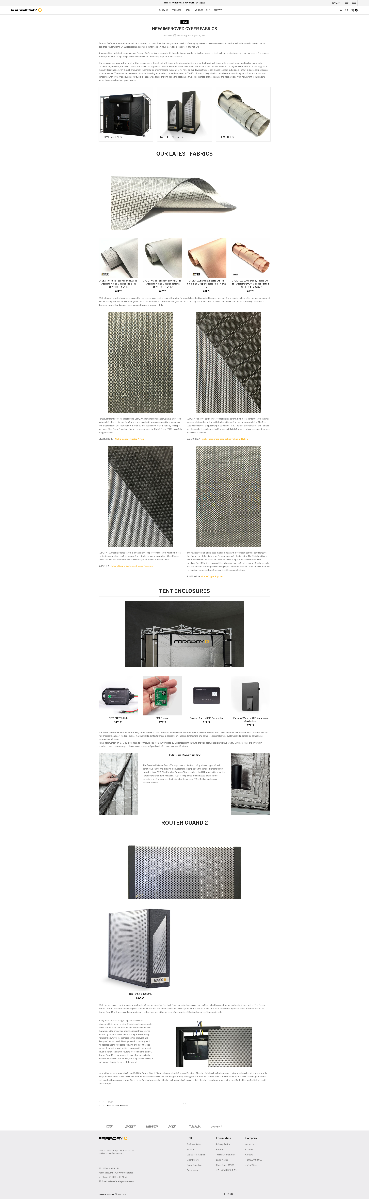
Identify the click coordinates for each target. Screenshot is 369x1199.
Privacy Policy (223, 1144)
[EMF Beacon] (162, 696)
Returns (220, 1149)
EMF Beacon (162, 718)
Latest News (251, 1165)
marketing (182, 35)
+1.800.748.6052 (253, 1159)
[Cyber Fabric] (109, 1126)
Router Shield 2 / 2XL (140, 994)
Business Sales (194, 1144)
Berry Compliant (194, 1165)
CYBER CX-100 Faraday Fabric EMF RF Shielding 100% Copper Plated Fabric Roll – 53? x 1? (250, 283)
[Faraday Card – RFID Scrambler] (206, 696)
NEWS (184, 22)
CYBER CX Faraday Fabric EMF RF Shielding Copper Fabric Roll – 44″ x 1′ (206, 283)
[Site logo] (26, 10)
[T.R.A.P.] (195, 1126)
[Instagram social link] (228, 1194)
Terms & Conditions (225, 1154)
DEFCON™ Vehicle (118, 718)
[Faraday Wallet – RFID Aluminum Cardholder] (251, 696)
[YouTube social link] (232, 1194)
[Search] (347, 10)
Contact (249, 1149)
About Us (249, 1144)
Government (193, 1170)
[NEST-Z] (152, 1126)
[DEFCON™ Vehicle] (118, 696)
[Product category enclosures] (126, 114)
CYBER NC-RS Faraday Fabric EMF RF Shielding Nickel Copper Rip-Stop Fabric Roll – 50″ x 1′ (118, 283)
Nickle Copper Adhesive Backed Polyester (132, 566)
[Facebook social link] (224, 1194)
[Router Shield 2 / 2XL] (140, 949)
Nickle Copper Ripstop (211, 576)
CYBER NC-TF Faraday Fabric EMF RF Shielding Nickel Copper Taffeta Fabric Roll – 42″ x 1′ (162, 283)
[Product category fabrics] (243, 114)
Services (191, 1149)
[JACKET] (131, 1126)
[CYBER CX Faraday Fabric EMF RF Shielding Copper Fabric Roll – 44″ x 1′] (206, 258)
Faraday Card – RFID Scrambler (206, 718)
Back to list (184, 1103)
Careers (249, 1154)
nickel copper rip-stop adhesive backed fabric (225, 439)
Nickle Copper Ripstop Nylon (129, 439)
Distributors (193, 1159)
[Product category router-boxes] (184, 114)
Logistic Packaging (196, 1154)
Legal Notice (222, 1159)
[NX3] (173, 1126)
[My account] (341, 10)
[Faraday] (216, 1126)
